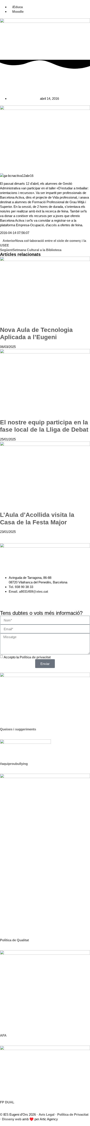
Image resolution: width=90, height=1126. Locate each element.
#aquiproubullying (14, 764)
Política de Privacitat (72, 1114)
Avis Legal (46, 1114)
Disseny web (11, 1119)
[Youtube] (29, 599)
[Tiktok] (40, 599)
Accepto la (27, 657)
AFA (3, 1035)
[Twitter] (17, 599)
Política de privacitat (35, 657)
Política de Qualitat (14, 940)
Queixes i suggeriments (18, 729)
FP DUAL (7, 1102)
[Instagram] (5, 599)
